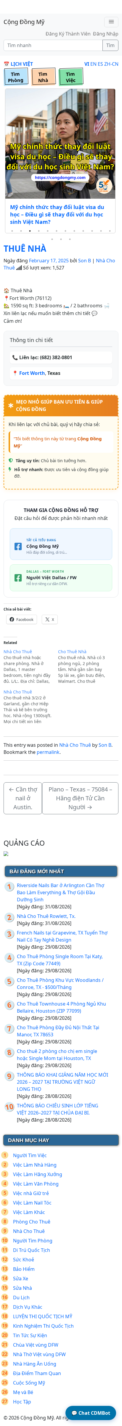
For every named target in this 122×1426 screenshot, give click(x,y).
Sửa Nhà (22, 1288)
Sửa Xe (20, 1278)
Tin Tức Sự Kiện (30, 1335)
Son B (84, 260)
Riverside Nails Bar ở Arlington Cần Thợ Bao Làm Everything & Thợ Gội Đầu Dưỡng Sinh (60, 892)
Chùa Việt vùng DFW (35, 1345)
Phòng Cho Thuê (31, 1221)
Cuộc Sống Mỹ (29, 1383)
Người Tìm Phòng (32, 1240)
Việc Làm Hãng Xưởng (37, 1174)
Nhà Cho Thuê (75, 745)
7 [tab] (65, 231)
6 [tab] (57, 231)
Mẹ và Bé (23, 1392)
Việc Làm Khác (29, 1212)
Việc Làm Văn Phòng (36, 1184)
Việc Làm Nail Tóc (32, 1202)
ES (100, 64)
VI (86, 64)
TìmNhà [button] (43, 77)
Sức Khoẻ (23, 1259)
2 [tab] (21, 231)
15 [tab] (70, 239)
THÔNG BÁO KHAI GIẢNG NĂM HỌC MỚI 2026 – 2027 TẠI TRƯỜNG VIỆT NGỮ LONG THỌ (62, 1082)
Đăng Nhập (105, 33)
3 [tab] (30, 231)
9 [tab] (83, 231)
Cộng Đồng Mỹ (24, 22)
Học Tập (22, 1401)
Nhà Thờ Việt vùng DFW (39, 1354)
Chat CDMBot (90, 1413)
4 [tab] (39, 231)
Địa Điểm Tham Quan (37, 1373)
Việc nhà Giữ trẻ (31, 1193)
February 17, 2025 (49, 260)
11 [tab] (101, 231)
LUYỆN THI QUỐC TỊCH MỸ (42, 1316)
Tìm (110, 45)
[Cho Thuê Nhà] (85, 666)
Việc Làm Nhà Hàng (35, 1165)
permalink (48, 752)
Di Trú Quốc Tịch (31, 1250)
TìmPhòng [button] (15, 77)
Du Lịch (21, 1297)
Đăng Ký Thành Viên (68, 33)
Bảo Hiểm (24, 1269)
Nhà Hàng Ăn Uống (34, 1364)
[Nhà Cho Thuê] (31, 666)
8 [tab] (74, 231)
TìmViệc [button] (71, 77)
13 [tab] (52, 239)
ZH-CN (111, 64)
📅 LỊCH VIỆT (18, 64)
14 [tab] (61, 239)
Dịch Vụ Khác (27, 1307)
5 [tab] (48, 231)
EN (93, 64)
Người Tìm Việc (30, 1155)
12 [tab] (110, 231)
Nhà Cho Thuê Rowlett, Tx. (46, 916)
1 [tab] (12, 231)
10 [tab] (92, 231)
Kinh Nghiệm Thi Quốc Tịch (43, 1326)
